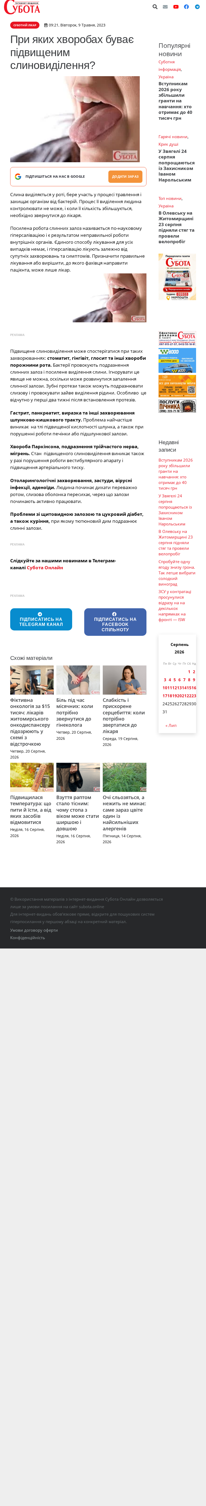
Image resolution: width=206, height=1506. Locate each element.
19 (174, 695)
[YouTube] (176, 6)
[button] (155, 6)
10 (165, 687)
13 (179, 687)
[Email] (165, 6)
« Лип (170, 725)
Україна (166, 76)
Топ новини (170, 198)
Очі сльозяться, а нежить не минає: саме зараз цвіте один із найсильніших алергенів (124, 813)
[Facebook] (186, 6)
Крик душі (168, 144)
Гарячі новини (173, 136)
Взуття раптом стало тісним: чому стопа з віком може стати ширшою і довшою (77, 813)
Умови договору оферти (34, 930)
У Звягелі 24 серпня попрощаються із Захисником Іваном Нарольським (177, 165)
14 (184, 687)
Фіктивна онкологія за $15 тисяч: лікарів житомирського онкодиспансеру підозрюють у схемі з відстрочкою (30, 722)
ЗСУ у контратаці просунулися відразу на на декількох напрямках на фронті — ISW (175, 605)
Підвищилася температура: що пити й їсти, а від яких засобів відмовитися (30, 810)
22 (189, 695)
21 (184, 695)
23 (194, 695)
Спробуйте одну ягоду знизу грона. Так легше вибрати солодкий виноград (177, 573)
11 (169, 687)
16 (194, 687)
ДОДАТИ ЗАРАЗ (125, 176)
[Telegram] (197, 6)
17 (165, 695)
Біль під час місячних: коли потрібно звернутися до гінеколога (74, 712)
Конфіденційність (27, 937)
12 (174, 687)
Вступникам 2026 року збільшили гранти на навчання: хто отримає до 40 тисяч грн (175, 100)
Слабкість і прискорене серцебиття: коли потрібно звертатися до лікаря (124, 715)
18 (169, 695)
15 (189, 687)
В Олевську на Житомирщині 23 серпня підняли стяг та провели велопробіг (176, 227)
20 (179, 695)
